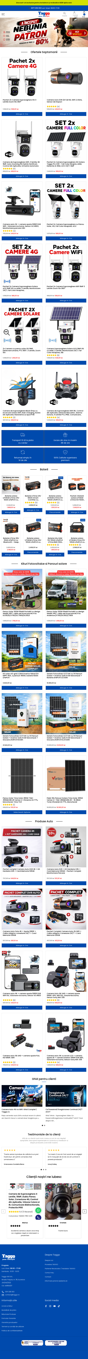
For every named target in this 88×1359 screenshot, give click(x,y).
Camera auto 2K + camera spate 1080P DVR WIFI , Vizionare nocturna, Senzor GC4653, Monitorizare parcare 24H (22, 226)
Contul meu (49, 1273)
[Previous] (6, 1096)
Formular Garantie (9, 1318)
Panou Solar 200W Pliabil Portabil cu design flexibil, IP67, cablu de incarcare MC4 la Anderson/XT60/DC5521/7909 (65, 613)
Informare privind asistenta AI (56, 1281)
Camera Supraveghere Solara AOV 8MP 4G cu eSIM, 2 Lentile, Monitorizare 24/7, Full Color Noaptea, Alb (65, 351)
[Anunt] (44, 2)
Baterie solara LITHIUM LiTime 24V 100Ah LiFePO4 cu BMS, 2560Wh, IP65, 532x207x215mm (33, 540)
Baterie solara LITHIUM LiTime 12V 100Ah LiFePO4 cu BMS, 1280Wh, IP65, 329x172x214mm (55, 498)
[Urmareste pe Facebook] (46, 1306)
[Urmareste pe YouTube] (54, 1306)
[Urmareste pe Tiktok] (59, 1306)
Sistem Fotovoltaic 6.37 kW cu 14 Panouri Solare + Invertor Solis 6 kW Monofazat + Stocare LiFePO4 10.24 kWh (64, 738)
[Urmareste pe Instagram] (50, 1306)
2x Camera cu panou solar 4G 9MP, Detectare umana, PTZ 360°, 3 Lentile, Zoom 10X (21, 351)
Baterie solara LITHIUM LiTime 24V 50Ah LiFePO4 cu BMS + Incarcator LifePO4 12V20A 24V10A (11, 498)
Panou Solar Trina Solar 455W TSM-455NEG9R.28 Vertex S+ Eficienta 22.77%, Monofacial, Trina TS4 (20, 800)
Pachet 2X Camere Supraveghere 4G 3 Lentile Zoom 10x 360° (19, 101)
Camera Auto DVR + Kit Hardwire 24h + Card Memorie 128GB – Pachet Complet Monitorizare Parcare (64, 871)
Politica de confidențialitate (12, 1331)
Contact (48, 1277)
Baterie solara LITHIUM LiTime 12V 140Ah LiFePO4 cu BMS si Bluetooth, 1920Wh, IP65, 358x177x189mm (77, 540)
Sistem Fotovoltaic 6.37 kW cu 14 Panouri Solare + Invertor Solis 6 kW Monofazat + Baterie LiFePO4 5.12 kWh (64, 676)
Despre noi (49, 1260)
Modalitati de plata (9, 1310)
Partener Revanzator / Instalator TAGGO (60, 1269)
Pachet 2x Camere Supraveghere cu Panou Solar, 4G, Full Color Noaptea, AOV (65, 225)
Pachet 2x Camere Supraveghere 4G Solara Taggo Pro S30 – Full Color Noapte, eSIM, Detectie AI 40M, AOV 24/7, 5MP (66, 164)
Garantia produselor (9, 1322)
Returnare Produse (9, 1314)
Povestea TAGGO (51, 1264)
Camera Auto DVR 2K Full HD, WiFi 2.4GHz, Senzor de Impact (64, 101)
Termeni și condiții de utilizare (13, 1326)
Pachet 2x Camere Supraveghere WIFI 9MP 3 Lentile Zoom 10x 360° (66, 288)
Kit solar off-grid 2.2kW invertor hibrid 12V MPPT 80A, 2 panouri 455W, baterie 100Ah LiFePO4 (21, 676)
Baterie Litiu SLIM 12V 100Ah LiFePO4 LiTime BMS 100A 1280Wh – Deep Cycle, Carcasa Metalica (55, 540)
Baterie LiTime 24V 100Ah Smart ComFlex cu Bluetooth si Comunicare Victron (33, 498)
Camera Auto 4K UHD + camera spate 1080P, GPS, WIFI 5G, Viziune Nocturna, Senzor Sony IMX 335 (63, 995)
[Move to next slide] (84, 1211)
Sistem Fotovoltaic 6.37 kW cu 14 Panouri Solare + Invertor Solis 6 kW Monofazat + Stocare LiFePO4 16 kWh (20, 738)
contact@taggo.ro (12, 1295)
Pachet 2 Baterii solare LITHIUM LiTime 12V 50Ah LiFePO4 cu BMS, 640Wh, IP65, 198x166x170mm (77, 498)
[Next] (82, 1096)
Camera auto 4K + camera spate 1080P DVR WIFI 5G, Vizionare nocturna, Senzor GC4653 (22, 995)
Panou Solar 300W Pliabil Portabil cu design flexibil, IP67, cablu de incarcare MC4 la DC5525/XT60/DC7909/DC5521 (21, 613)
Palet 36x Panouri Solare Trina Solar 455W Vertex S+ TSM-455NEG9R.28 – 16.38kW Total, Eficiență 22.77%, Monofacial (65, 800)
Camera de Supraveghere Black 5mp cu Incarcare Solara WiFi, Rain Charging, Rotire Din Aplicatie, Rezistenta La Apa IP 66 (21, 413)
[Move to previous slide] (3, 1211)
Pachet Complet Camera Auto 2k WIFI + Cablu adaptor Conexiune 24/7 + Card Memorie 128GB (64, 933)
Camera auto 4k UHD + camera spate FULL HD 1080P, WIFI (21, 1057)
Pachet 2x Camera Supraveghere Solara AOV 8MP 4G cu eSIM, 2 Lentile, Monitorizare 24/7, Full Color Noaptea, (21, 288)
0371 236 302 (9, 1292)
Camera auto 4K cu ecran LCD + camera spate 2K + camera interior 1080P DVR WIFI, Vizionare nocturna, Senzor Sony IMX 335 (65, 1058)
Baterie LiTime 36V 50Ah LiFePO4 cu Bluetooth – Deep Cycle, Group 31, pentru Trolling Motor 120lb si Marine (11, 540)
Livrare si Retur (7, 1306)
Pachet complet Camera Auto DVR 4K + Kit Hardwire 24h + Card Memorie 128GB (21, 870)
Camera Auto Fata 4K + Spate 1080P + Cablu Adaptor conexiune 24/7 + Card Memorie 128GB (19, 933)
